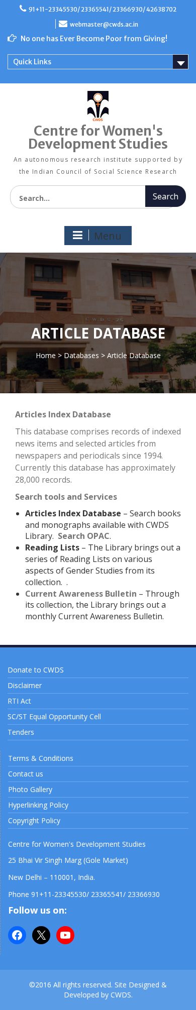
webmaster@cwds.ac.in (104, 24)
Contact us (25, 773)
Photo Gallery (30, 789)
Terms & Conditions (40, 758)
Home (46, 355)
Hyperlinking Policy (38, 805)
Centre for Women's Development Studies (98, 137)
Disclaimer (25, 685)
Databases (81, 355)
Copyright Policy (34, 820)
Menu (108, 236)
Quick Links (32, 61)
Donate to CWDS (36, 670)
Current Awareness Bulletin (81, 593)
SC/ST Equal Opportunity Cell (54, 716)
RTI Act (19, 701)
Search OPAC (84, 535)
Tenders (21, 732)
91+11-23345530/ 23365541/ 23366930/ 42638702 (102, 9)
